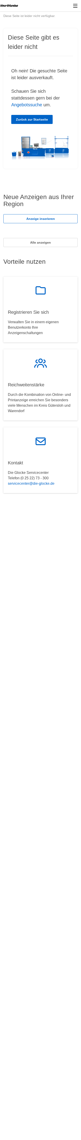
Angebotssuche (26, 104)
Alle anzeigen (40, 242)
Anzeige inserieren (40, 219)
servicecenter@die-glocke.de (31, 483)
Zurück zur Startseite (32, 119)
